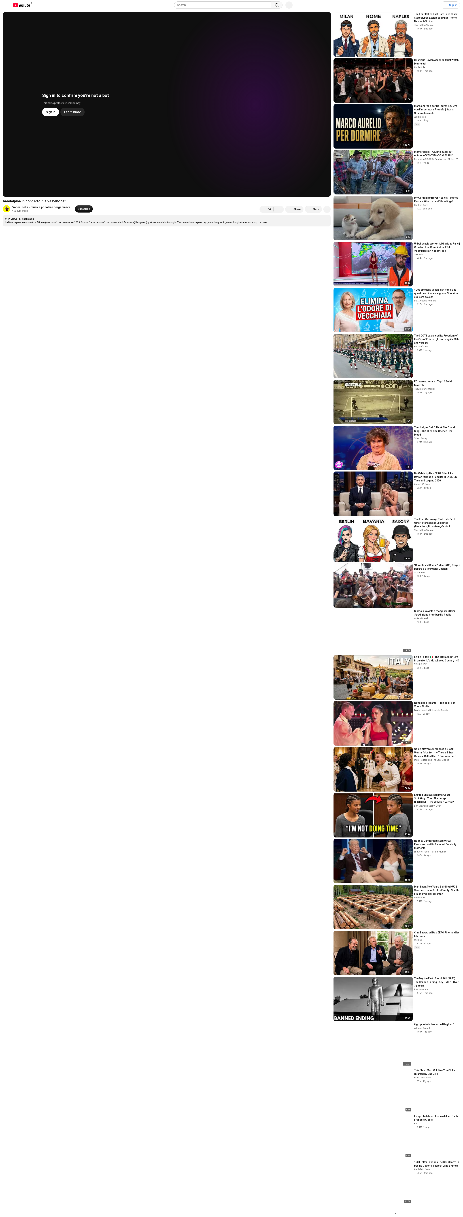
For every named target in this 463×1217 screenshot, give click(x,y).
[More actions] (327, 209)
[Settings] (436, 5)
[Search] (277, 5)
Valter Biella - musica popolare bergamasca (41, 207)
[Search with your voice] (289, 5)
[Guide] (6, 5)
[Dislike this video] (279, 209)
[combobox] (223, 5)
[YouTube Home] (21, 5)
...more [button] (262, 222)
